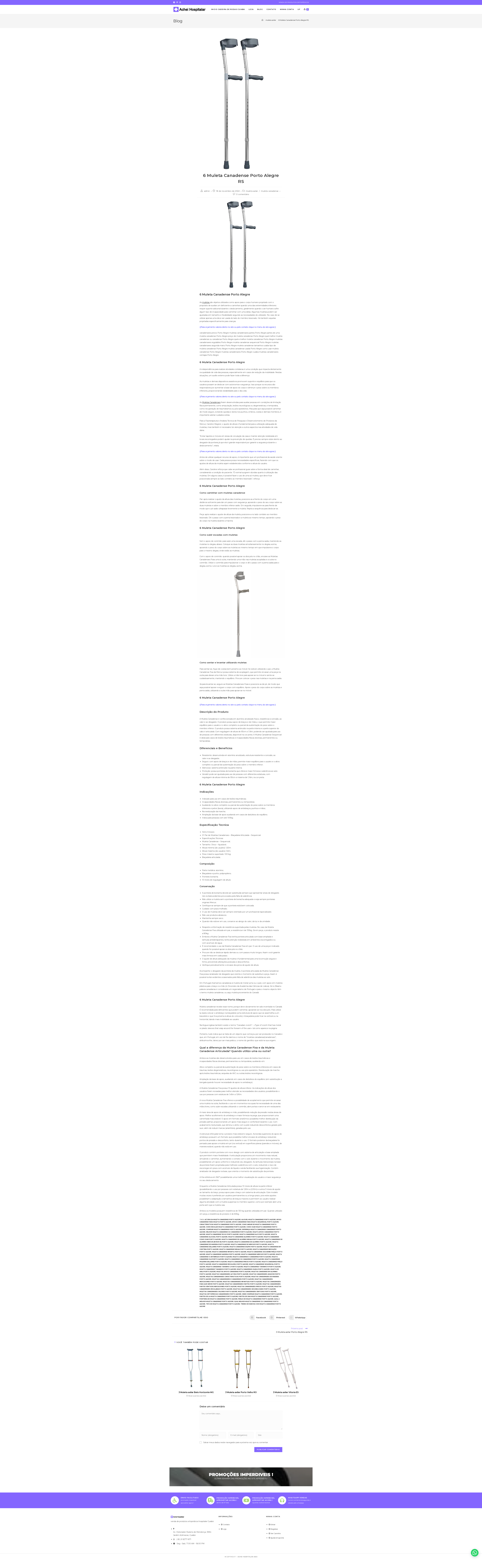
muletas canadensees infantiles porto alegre (242, 1281)
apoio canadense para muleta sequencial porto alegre (255, 1222)
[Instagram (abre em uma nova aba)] (180, 2)
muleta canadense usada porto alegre (253, 1269)
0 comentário (242, 194)
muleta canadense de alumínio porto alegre (253, 1242)
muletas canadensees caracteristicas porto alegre (228, 1276)
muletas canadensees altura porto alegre (230, 1274)
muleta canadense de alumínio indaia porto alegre (243, 1239)
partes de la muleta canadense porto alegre (219, 1296)
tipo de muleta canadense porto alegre (223, 1304)
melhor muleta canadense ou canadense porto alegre (229, 1232)
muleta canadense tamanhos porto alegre (218, 1269)
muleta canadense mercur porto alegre (258, 1254)
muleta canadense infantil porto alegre (229, 1252)
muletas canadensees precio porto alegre (255, 1286)
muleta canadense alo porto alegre (254, 1234)
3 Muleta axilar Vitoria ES (286, 1392)
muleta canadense (270, 191)
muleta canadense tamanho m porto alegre (262, 1267)
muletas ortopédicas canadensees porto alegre (220, 1294)
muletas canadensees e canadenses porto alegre (233, 1279)
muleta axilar (252, 191)
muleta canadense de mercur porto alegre (249, 1244)
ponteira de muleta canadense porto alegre (218, 1299)
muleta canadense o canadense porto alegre (252, 1257)
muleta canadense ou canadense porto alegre (244, 1259)
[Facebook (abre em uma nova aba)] (174, 2)
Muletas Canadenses (211, 402)
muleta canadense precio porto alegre (244, 1262)
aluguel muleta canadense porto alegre (258, 1219)
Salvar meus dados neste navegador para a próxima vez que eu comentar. (235, 1442)
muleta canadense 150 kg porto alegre (222, 1234)
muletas (206, 302)
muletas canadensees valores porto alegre (218, 1291)
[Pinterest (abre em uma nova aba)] (177, 2)
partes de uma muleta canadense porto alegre (258, 1296)
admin (207, 191)
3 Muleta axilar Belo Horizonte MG (196, 1392)
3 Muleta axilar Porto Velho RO (241, 1392)
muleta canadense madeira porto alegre (223, 1254)
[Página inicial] (262, 20)
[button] (474, 1552)
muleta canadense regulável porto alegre (230, 1264)
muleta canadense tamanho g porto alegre (224, 1267)
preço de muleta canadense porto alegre (255, 1299)
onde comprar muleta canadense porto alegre (262, 1294)
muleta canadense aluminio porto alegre (245, 1237)
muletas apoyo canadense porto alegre (233, 1271)
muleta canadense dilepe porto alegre (245, 1247)
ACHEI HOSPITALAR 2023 (247, 1557)
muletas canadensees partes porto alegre (243, 1284)
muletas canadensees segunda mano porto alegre (254, 1289)
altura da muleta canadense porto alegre (223, 1219)
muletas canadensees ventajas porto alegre (257, 1291)
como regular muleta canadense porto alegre (226, 1227)
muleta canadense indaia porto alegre (235, 1249)
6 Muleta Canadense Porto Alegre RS (293, 20)
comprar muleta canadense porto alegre (223, 1229)
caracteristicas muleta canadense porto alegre (220, 1224)
